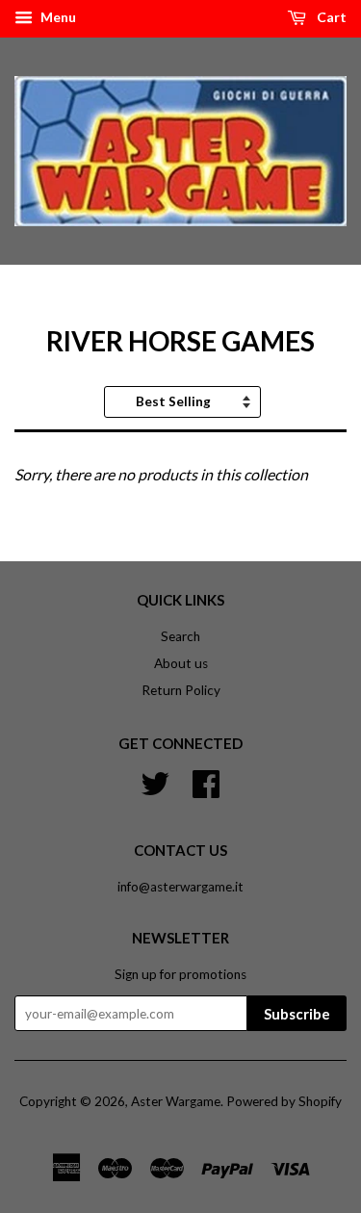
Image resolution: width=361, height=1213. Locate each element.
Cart (330, 17)
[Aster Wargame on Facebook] (206, 781)
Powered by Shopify (284, 1101)
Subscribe (297, 1013)
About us (181, 663)
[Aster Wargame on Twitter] (155, 781)
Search (180, 636)
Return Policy (181, 690)
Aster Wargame (175, 1101)
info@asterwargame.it (180, 886)
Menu (57, 17)
